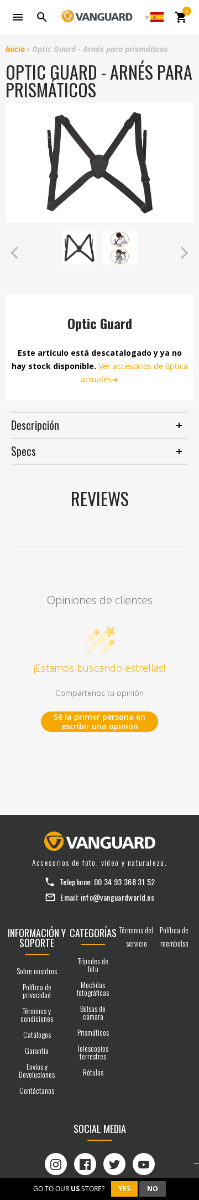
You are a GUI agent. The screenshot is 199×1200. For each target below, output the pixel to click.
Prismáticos (93, 1032)
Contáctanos (36, 1090)
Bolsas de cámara (93, 1012)
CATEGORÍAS (93, 933)
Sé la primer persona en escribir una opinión (99, 721)
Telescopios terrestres (92, 1052)
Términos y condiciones (36, 1014)
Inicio (15, 49)
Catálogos (37, 1034)
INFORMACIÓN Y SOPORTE (37, 938)
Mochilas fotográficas (93, 988)
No (152, 1188)
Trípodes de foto (93, 964)
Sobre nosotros (37, 970)
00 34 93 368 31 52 (124, 881)
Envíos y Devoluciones (37, 1070)
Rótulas (93, 1072)
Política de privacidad (37, 990)
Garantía (37, 1050)
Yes (124, 1188)
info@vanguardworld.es (117, 897)
